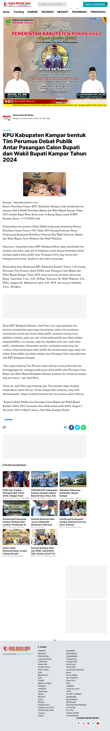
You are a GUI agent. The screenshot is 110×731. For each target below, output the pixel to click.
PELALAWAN (71, 675)
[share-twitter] (77, 427)
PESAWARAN (71, 656)
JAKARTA (42, 688)
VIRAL (68, 691)
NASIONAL (71, 667)
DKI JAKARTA (72, 678)
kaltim (40, 699)
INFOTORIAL (43, 670)
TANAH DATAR (72, 713)
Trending (18, 11)
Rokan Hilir (42, 664)
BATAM (41, 702)
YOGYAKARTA (72, 716)
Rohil (40, 678)
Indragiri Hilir (71, 661)
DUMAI (41, 680)
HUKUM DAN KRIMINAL (76, 705)
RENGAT (41, 697)
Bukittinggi (42, 691)
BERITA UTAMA (44, 683)
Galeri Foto (70, 680)
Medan (41, 694)
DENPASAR (71, 702)
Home (6, 11)
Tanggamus (71, 659)
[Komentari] (4, 427)
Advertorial (71, 664)
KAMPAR (33, 11)
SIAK (40, 672)
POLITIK (69, 710)
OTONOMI (70, 707)
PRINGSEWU (98, 11)
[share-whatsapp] (83, 427)
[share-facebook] (71, 427)
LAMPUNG (42, 661)
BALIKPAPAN (71, 699)
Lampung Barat (45, 659)
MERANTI (62, 11)
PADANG (42, 686)
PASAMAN (47, 11)
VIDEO (41, 716)
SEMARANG (71, 697)
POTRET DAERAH (73, 694)
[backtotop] (55, 641)
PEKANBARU (79, 11)
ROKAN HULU (44, 667)
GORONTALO (44, 705)
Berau (68, 672)
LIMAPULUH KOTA (46, 707)
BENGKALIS (43, 675)
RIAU (68, 683)
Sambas (41, 713)
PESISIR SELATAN (46, 710)
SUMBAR (70, 686)
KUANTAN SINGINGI (75, 670)
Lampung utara (73, 688)
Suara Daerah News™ (25, 654)
